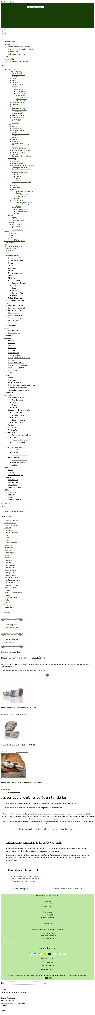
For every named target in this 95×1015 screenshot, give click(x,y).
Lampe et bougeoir (10, 597)
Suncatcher (8, 602)
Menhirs (7, 555)
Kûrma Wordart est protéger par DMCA (23, 881)
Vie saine (7, 605)
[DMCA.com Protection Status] (47, 978)
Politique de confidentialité (49, 975)
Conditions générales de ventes (71, 975)
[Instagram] (46, 972)
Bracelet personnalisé (11, 533)
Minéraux (7, 558)
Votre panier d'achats (16, 25)
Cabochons (8, 550)
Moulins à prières (10, 587)
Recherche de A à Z (11, 627)
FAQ (85, 975)
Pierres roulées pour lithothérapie (12, 511)
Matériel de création (11, 577)
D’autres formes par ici (21, 889)
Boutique (4, 506)
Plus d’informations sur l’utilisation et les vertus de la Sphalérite (23, 671)
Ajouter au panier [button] (22, 714)
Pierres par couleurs (11, 525)
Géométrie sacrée (10, 543)
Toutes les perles (10, 570)
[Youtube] (51, 972)
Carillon (7, 600)
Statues (7, 590)
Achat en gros (9, 642)
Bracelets (7, 528)
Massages (8, 545)
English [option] (3, 1013)
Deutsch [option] (3, 1008)
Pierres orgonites (10, 553)
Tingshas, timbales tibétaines (14, 592)
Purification (8, 560)
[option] (4, 1008)
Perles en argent (10, 575)
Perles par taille (9, 572)
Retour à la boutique (20, 992)
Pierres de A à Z (10, 523)
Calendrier (8, 563)
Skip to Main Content (8, 2)
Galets (6, 538)
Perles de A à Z (9, 568)
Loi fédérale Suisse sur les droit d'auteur (24, 876)
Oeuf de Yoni (8, 548)
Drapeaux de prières (11, 585)
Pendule (7, 595)
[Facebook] (44, 972)
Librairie (7, 612)
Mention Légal (35, 975)
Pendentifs (8, 530)
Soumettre (22, 1003)
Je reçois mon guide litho (9, 942)
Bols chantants (9, 582)
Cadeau (7, 610)
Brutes (6, 535)
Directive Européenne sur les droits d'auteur (25, 879)
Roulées (7, 540)
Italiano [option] (3, 1010)
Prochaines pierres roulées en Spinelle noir (67, 889)
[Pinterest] (49, 972)
